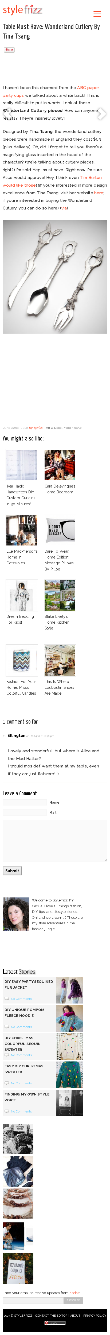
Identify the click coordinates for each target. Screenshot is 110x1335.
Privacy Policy (95, 1315)
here (98, 192)
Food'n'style (72, 428)
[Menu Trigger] (97, 13)
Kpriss (74, 1293)
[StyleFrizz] (23, 16)
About (75, 1315)
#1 (4, 735)
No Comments (21, 999)
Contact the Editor (51, 1315)
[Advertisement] (55, 70)
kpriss (38, 428)
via (64, 208)
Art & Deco (54, 428)
